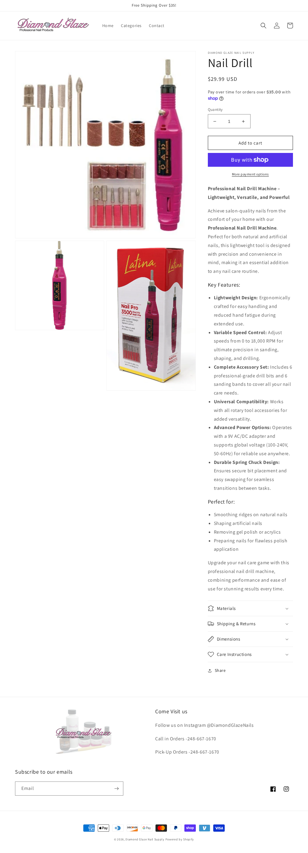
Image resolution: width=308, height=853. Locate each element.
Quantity (215, 109)
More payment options (250, 174)
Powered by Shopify (179, 839)
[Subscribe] (116, 788)
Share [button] (220, 670)
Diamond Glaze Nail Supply (145, 839)
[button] (263, 25)
